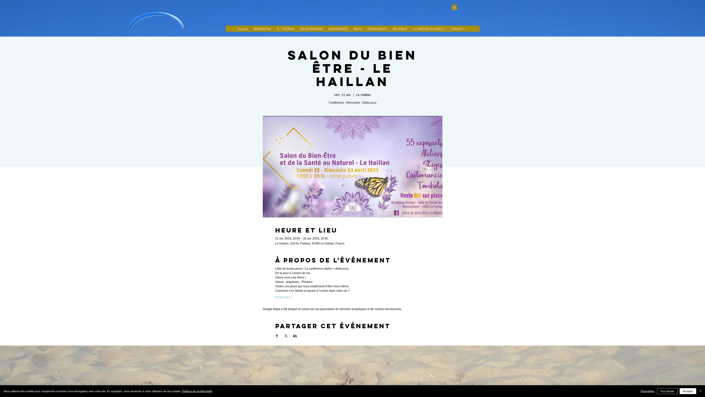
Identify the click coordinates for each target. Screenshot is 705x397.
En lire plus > (283, 297)
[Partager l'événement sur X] (286, 335)
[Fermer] (700, 391)
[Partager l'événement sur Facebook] (277, 335)
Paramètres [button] (647, 391)
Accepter (688, 391)
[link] (454, 6)
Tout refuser (667, 391)
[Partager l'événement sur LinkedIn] (295, 335)
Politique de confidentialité (197, 391)
